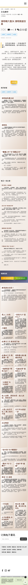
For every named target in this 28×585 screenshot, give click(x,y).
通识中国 (19, 547)
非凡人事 (24, 547)
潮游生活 (14, 547)
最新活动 (14, 552)
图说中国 (9, 14)
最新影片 (9, 552)
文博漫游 (3, 16)
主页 (2, 9)
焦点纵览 (9, 549)
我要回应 (14, 82)
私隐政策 (10, 581)
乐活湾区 (9, 547)
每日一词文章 (5, 181)
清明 (3, 34)
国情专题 (19, 549)
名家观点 (14, 549)
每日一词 (13, 9)
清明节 (9, 34)
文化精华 (7, 9)
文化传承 (3, 14)
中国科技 (4, 547)
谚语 (15, 34)
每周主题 (4, 552)
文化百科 (14, 14)
